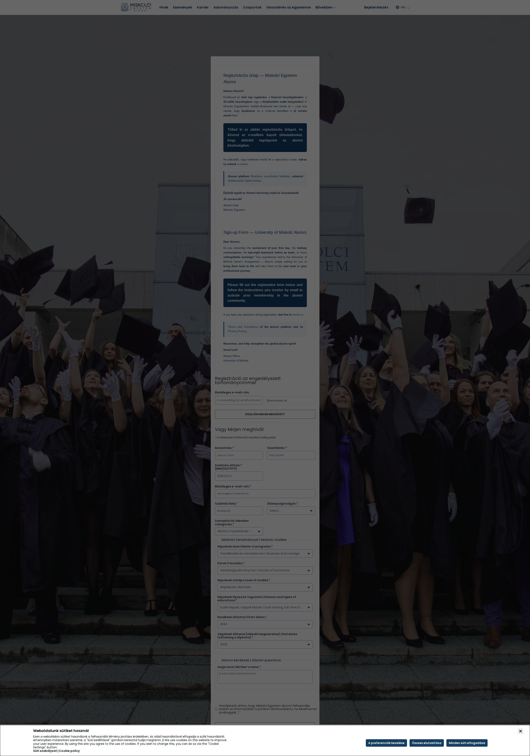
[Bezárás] (520, 731)
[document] (265, 740)
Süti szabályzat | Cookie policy (56, 751)
